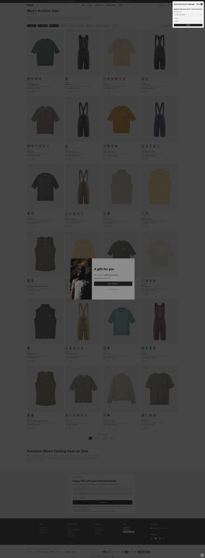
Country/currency (178, 11)
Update (188, 25)
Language (176, 18)
